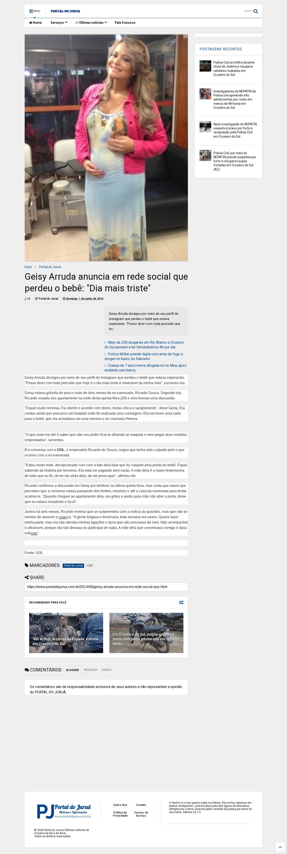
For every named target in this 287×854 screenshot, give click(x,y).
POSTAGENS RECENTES (221, 49)
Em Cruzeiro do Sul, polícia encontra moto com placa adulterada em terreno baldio (146, 639)
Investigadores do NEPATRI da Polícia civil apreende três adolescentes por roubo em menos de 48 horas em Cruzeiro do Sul (234, 99)
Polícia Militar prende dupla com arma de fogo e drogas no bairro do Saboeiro (143, 356)
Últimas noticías (91, 22)
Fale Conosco (125, 22)
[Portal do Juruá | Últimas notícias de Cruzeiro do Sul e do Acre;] (65, 12)
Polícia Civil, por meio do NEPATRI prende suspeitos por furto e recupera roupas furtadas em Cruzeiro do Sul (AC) (234, 161)
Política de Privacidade (120, 814)
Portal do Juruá (50, 267)
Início (28, 267)
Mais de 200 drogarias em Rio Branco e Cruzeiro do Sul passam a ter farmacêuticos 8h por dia (144, 344)
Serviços (57, 22)
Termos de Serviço (141, 814)
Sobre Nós (120, 805)
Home (37, 22)
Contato (141, 805)
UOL (39, 553)
